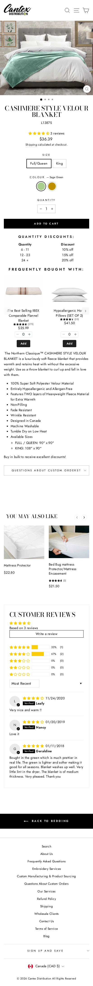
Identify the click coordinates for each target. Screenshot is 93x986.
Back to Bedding (49, 821)
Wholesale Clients (46, 913)
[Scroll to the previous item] (7, 311)
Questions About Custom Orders (46, 883)
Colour (46, 177)
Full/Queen (39, 163)
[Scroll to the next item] (85, 311)
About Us (46, 854)
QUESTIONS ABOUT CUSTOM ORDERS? (46, 470)
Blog (46, 936)
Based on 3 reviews (23, 627)
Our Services (46, 891)
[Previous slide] (77, 517)
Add (23, 343)
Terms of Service (46, 928)
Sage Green (41, 186)
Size (46, 155)
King (59, 163)
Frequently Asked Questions (47, 861)
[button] (39, 133)
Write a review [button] (46, 633)
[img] (34, 698)
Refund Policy (46, 898)
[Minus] (17, 334)
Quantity (46, 200)
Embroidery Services (46, 868)
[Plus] (29, 334)
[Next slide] (84, 517)
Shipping (31, 145)
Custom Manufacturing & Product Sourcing (46, 876)
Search (46, 846)
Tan (51, 186)
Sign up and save (45, 951)
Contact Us (46, 921)
